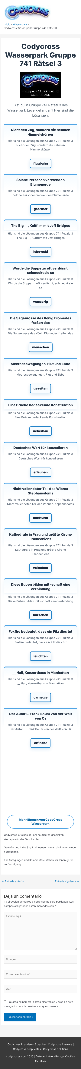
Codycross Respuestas (27, 1049)
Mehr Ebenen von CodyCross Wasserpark (40, 822)
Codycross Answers (60, 1044)
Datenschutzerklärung (49, 1056)
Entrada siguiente (67, 881)
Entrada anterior (13, 881)
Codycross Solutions (55, 1049)
